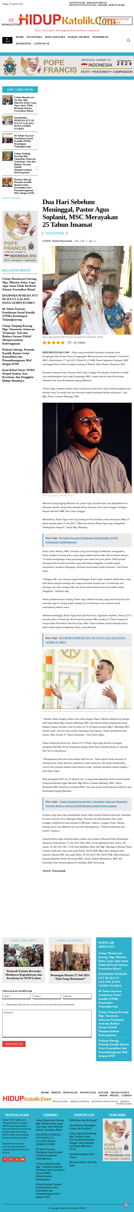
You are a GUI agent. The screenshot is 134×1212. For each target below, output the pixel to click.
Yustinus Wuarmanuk (62, 241)
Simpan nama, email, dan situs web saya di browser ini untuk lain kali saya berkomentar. (40, 1004)
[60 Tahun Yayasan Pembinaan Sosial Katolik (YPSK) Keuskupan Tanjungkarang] (7, 138)
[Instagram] (10, 1159)
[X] (113, 240)
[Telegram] (128, 240)
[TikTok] (16, 1159)
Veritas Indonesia (11, 197)
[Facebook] (106, 240)
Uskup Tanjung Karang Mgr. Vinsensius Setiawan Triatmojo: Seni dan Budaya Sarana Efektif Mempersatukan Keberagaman (25, 163)
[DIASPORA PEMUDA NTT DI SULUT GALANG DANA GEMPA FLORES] (7, 120)
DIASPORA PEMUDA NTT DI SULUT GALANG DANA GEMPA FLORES (24, 123)
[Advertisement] (87, 109)
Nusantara (54, 233)
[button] (128, 40)
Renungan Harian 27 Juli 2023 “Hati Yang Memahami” (70, 977)
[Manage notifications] (126, 1204)
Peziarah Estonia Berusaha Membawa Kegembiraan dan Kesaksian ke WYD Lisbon (23, 974)
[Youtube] (22, 1159)
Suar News (102, 1063)
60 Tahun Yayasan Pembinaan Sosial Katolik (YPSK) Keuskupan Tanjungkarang (24, 141)
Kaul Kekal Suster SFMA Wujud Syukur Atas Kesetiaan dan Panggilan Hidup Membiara (18, 375)
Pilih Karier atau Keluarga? (83, 1120)
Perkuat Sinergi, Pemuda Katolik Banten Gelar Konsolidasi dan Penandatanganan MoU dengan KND (24, 186)
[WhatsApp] (121, 240)
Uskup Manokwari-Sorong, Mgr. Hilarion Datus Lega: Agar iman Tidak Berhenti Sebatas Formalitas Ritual (25, 104)
